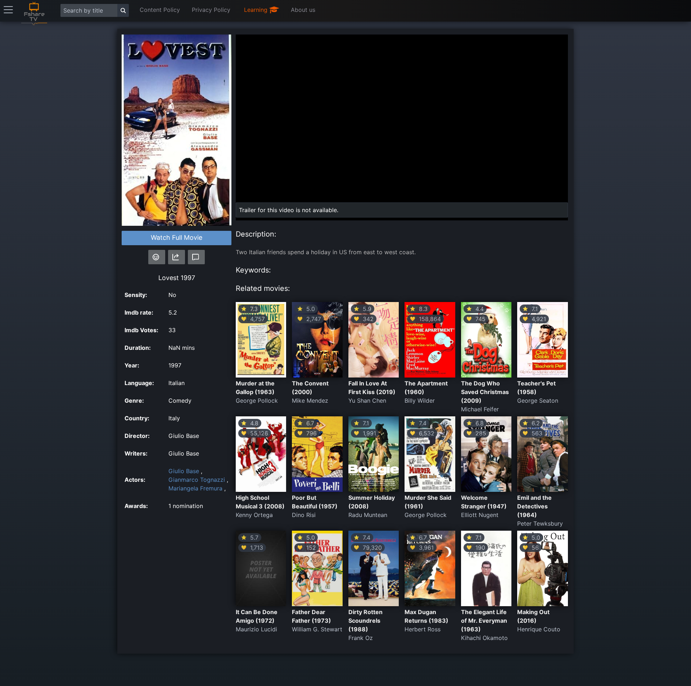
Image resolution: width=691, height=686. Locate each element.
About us (303, 9)
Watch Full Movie (176, 237)
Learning (256, 9)
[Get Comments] (196, 257)
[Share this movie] (176, 257)
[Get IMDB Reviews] (156, 257)
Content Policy (160, 9)
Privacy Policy (211, 9)
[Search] (123, 10)
